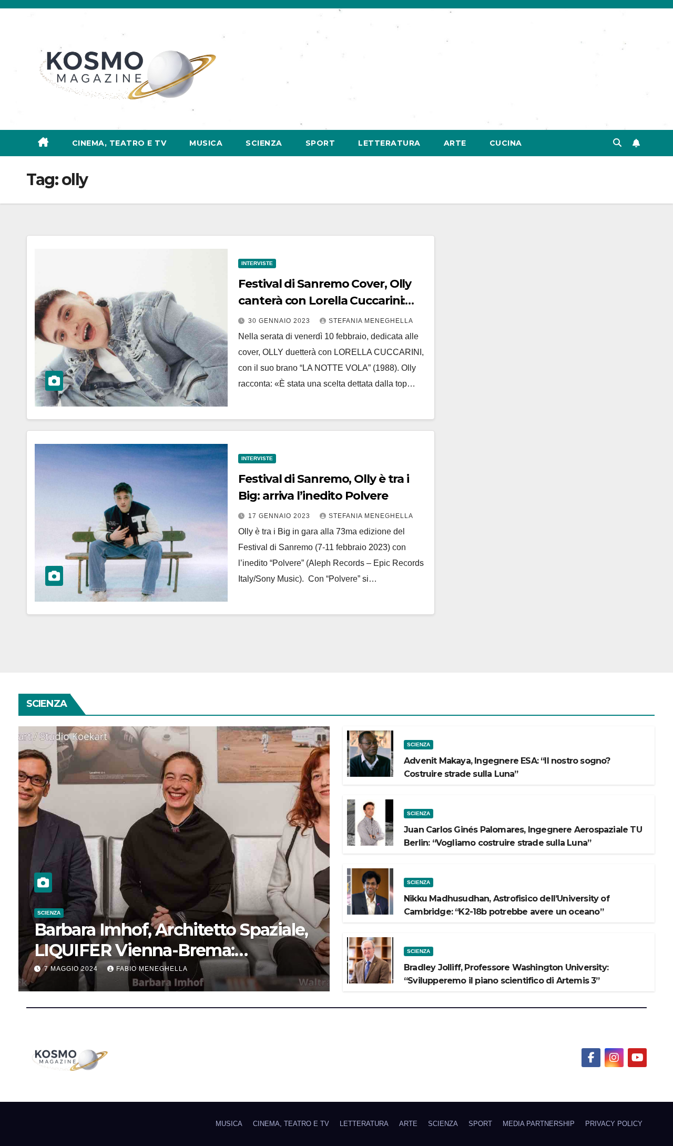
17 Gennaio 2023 (280, 516)
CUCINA (506, 143)
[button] (617, 142)
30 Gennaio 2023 (280, 320)
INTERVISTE (257, 263)
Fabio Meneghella (152, 968)
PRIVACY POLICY (614, 1124)
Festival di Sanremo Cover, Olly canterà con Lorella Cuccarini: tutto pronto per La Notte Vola (325, 300)
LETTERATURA (389, 143)
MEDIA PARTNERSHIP (539, 1124)
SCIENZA (264, 143)
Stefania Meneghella (371, 320)
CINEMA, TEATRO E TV (119, 143)
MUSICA (205, 143)
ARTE (455, 143)
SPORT (320, 143)
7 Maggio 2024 (72, 968)
